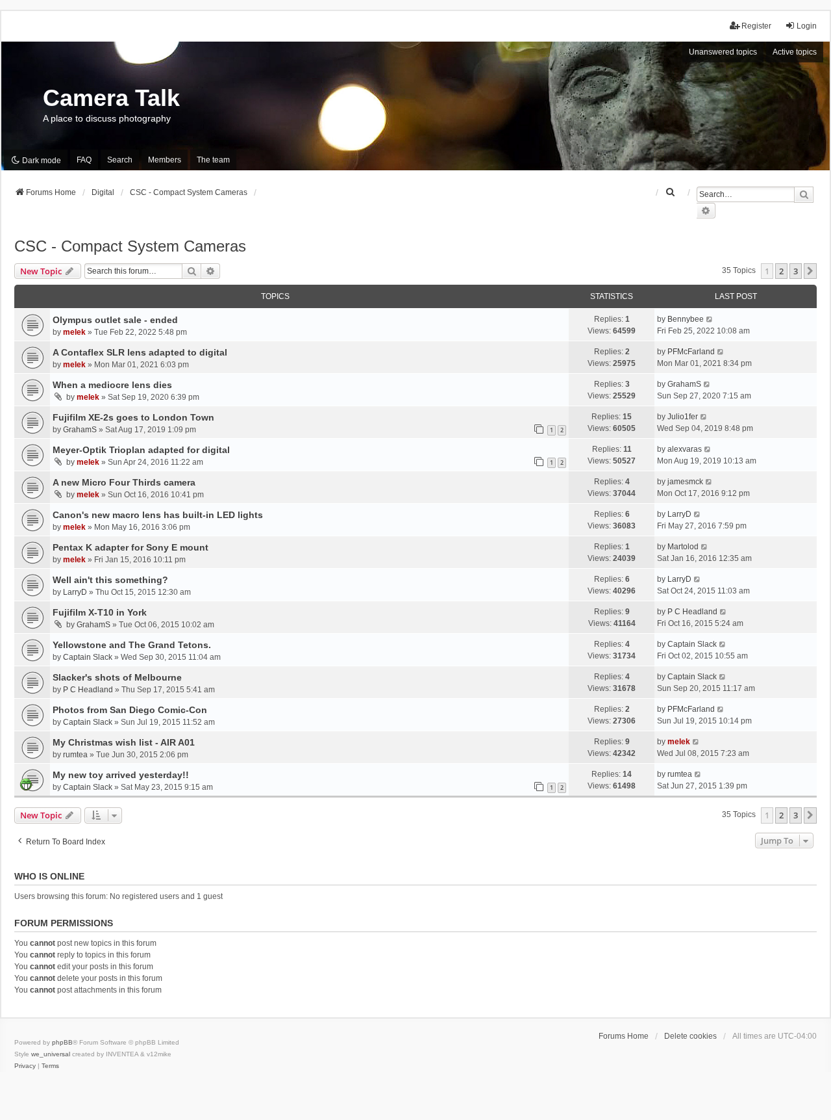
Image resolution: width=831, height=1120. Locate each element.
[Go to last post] (710, 319)
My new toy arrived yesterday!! (121, 775)
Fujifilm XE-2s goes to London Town (133, 417)
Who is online (49, 876)
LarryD (679, 514)
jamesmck (685, 481)
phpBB (62, 1042)
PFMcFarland (691, 351)
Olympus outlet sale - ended (115, 320)
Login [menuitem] (807, 26)
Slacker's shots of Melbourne (117, 677)
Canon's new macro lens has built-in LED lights (158, 515)
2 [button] (781, 271)
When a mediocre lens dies (112, 385)
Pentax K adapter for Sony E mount (130, 547)
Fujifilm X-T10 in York (100, 612)
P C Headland (692, 611)
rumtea (75, 754)
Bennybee (685, 319)
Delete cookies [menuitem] (690, 1036)
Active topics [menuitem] (795, 52)
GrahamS (684, 384)
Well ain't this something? (110, 580)
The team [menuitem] (213, 159)
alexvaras (684, 449)
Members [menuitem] (164, 159)
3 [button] (795, 271)
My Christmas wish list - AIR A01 (124, 742)
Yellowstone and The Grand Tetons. (132, 645)
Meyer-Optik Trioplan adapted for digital (141, 450)
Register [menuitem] (756, 26)
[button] (810, 271)
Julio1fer (682, 416)
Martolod (683, 546)
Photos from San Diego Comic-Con (130, 710)
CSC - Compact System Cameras (130, 246)
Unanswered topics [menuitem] (723, 52)
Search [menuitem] (119, 159)
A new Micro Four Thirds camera (124, 482)
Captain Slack (87, 657)
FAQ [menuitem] (84, 159)
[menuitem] (670, 192)
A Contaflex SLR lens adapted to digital (140, 352)
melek (74, 332)
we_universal (50, 1054)
